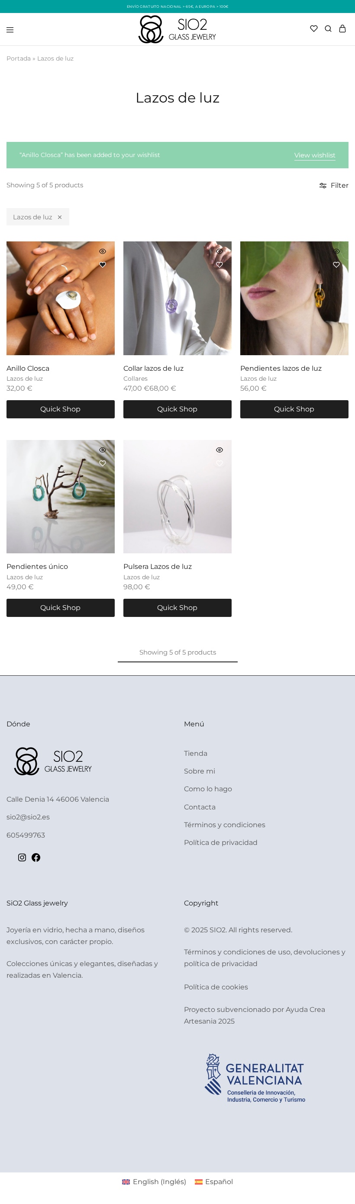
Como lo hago (208, 789)
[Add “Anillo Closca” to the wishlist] (102, 264)
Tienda (195, 753)
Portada (18, 58)
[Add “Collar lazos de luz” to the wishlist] (219, 264)
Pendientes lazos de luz (281, 368)
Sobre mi (199, 771)
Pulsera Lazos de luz (157, 566)
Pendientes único (37, 566)
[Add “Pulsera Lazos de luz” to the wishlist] (219, 463)
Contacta (200, 807)
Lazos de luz (32, 217)
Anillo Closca (27, 368)
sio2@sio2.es (28, 817)
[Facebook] (36, 860)
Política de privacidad (221, 842)
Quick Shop (60, 409)
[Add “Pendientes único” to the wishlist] (102, 463)
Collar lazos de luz (153, 368)
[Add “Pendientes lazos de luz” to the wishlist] (336, 264)
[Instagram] (22, 860)
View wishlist (315, 155)
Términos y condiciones (224, 825)
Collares (135, 378)
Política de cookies (216, 987)
